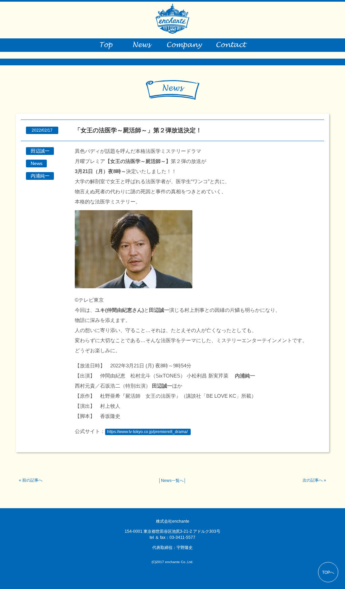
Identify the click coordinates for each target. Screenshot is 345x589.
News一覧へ (172, 480)
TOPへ (328, 572)
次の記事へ (313, 480)
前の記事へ (32, 480)
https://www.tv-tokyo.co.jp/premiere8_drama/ (147, 432)
